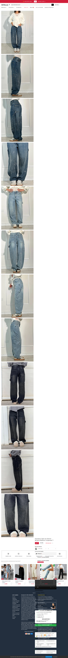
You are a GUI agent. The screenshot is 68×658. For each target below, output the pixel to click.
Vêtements (3, 7)
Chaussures (11, 7)
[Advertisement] (34, 590)
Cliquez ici (48, 615)
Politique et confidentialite (14, 599)
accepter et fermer (49, 656)
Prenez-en (40, 553)
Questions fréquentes (49, 7)
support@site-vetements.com (46, 616)
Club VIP (13, 611)
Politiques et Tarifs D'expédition (15, 603)
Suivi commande (39, 7)
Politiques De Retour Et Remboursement (16, 607)
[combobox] (31, 5)
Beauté (31, 7)
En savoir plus (43, 656)
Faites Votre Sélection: (38, 546)
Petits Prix (26, 7)
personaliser (55, 656)
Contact (13, 618)
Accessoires (18, 7)
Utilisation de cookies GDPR (15, 615)
